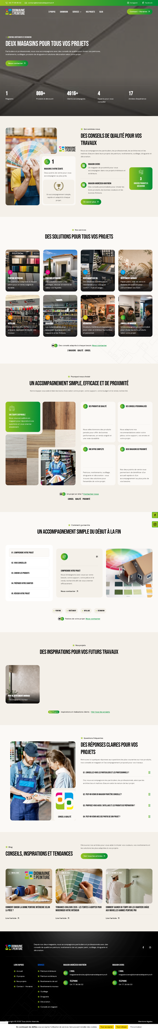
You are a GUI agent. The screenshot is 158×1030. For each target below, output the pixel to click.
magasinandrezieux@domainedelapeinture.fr (88, 974)
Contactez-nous (91, 494)
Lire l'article (11, 918)
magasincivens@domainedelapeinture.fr (135, 974)
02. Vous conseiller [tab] (18, 562)
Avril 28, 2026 (65, 873)
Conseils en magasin (128, 323)
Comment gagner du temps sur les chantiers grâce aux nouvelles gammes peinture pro (127, 909)
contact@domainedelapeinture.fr (41, 3)
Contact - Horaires (138, 11)
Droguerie (49, 323)
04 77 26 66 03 (125, 984)
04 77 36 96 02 (15, 3)
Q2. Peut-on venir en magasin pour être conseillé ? (102, 794)
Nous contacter (15, 63)
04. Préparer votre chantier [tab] (22, 583)
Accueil (20, 971)
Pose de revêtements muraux (19, 695)
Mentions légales (145, 1021)
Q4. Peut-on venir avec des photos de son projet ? (101, 816)
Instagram (134, 3)
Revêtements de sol (90, 278)
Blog (101, 11)
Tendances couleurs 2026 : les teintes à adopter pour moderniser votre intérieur (79, 909)
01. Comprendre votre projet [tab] (22, 552)
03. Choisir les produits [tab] (20, 573)
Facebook (148, 3)
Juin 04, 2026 (15, 873)
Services (76, 11)
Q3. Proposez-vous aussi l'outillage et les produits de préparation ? (109, 805)
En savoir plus (90, 202)
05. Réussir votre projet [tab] (20, 593)
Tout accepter (106, 1027)
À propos (52, 11)
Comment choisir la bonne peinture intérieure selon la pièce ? (28, 909)
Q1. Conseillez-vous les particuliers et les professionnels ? (106, 772)
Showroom (64, 11)
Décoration (87, 323)
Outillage (11, 323)
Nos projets (90, 11)
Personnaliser (136, 1027)
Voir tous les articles (93, 856)
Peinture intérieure (15, 278)
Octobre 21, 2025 (117, 873)
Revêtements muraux (129, 278)
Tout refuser (121, 1027)
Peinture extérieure (53, 278)
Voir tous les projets (100, 712)
